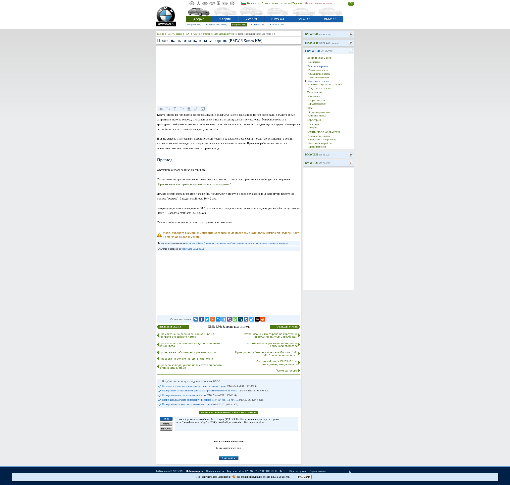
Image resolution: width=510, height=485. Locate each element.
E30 (258, 24)
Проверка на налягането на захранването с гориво (200, 404)
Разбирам (304, 476)
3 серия (198, 19)
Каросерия (314, 119)
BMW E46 (318, 34)
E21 (277, 24)
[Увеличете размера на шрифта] (182, 109)
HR (268, 471)
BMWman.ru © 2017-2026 (169, 471)
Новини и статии (215, 471)
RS (263, 471)
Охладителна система (319, 73)
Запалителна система (318, 77)
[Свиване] (351, 51)
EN (247, 471)
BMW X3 (277, 19)
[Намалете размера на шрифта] (168, 109)
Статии (266, 3)
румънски (253, 243)
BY (255, 471)
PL (276, 471)
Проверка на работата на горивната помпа (187, 352)
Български (253, 3)
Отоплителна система (319, 136)
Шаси (310, 108)
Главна (160, 33)
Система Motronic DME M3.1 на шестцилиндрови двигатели (277, 363)
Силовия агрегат (201, 33)
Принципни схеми (317, 146)
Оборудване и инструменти (321, 139)
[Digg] (257, 319)
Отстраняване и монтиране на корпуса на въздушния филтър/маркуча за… (270, 335)
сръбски (231, 243)
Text (166, 418)
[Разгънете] (350, 34)
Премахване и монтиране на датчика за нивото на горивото (194, 184)
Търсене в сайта (317, 471)
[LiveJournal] (240, 319)
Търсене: (297, 3)
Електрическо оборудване (323, 131)
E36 (239, 24)
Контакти (277, 3)
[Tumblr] (246, 319)
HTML (166, 423)
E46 (194, 24)
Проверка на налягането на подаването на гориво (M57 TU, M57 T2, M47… (213, 399)
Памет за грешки (287, 370)
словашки (273, 243)
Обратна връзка (297, 471)
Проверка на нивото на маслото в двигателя (199, 395)
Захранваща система (224, 33)
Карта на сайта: (235, 471)
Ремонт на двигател (318, 70)
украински (221, 243)
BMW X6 (330, 19)
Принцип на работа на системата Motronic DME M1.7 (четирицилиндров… (266, 353)
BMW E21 (318, 162)
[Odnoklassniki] (212, 319)
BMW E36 (320, 51)
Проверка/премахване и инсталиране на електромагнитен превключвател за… (216, 390)
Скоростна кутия (316, 100)
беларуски (209, 243)
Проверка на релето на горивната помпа (186, 358)
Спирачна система (317, 115)
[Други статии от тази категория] (189, 109)
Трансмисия (314, 92)
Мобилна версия (195, 471)
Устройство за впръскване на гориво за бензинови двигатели (272, 344)
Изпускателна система (319, 88)
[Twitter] (207, 319)
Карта (287, 3)
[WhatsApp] (234, 319)
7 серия (251, 19)
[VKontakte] (195, 319)
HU (284, 471)
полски (263, 243)
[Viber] (229, 319)
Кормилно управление (319, 112)
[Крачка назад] (161, 109)
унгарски (283, 243)
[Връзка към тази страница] (196, 109)
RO (272, 471)
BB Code (166, 428)
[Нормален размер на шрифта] (175, 109)
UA (259, 471)
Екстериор (313, 124)
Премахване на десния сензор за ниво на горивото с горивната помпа (186, 335)
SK (280, 471)
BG (251, 471)
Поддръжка (314, 62)
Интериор (313, 127)
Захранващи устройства (320, 143)
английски (197, 243)
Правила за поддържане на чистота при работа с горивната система (190, 366)
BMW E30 (318, 154)
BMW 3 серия (175, 33)
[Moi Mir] (218, 319)
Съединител (314, 96)
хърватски (242, 243)
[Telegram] (223, 319)
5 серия (225, 19)
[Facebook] (201, 319)
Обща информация (319, 57)
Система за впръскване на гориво (325, 84)
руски (188, 243)
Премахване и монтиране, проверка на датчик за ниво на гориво (209, 386)
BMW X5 (304, 19)
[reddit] (262, 319)
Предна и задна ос (317, 103)
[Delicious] (251, 319)
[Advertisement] (228, 76)
